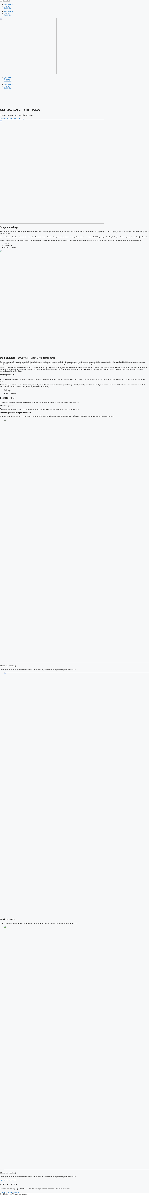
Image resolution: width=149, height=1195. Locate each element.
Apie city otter (8, 4)
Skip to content (5, 1)
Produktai (7, 6)
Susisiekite (7, 8)
